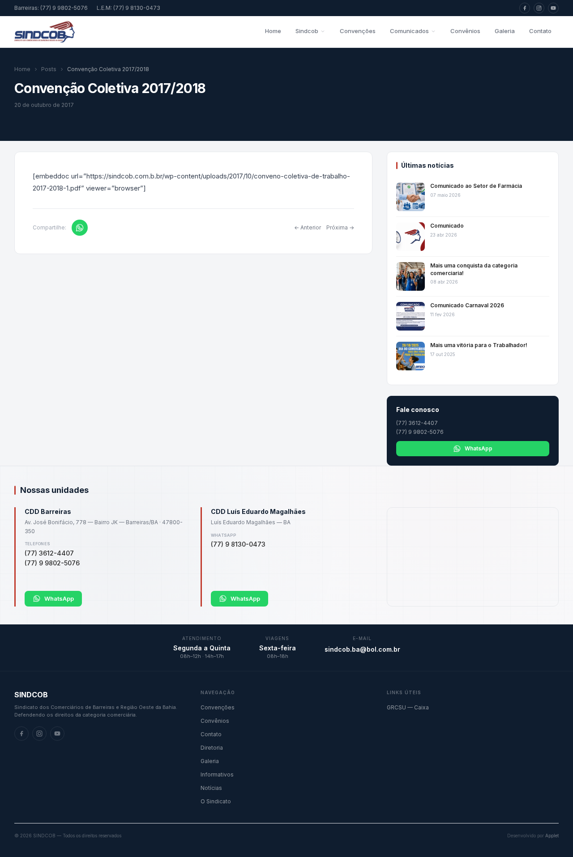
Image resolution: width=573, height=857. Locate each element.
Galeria (505, 30)
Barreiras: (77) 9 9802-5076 (51, 7)
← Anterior (307, 227)
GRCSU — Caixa (408, 707)
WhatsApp (478, 448)
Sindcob (306, 30)
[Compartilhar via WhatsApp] (80, 228)
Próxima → (340, 227)
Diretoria (212, 747)
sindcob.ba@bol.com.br (362, 649)
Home (273, 30)
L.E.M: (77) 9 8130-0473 (128, 7)
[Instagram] (539, 8)
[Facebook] (524, 8)
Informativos (217, 774)
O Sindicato (216, 801)
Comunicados (409, 30)
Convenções (358, 30)
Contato (540, 30)
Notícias (211, 788)
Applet (552, 835)
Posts (48, 69)
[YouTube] (553, 8)
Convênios (465, 30)
